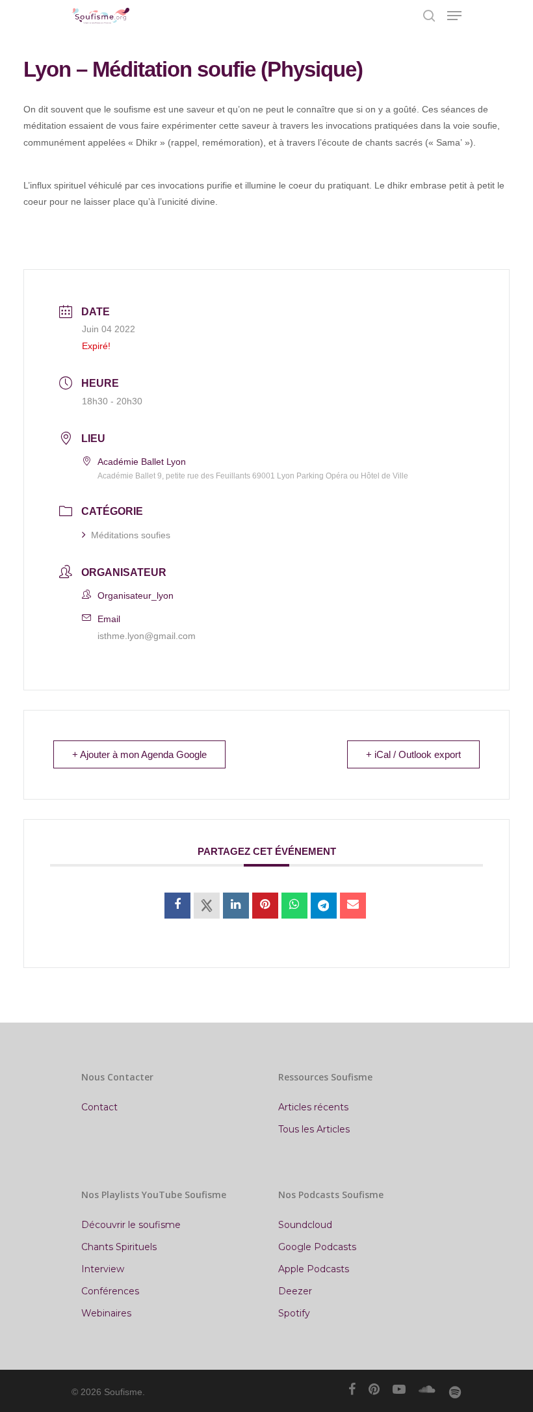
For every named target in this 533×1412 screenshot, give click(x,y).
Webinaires (106, 1313)
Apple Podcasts (313, 1269)
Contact (99, 1107)
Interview (102, 1269)
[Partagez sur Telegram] (324, 906)
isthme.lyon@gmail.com (147, 636)
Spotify (294, 1313)
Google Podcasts (317, 1247)
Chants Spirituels (119, 1247)
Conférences (110, 1291)
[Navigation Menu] (454, 15)
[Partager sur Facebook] (177, 906)
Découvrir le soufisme (131, 1225)
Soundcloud (305, 1225)
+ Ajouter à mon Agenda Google (139, 754)
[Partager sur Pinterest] (265, 906)
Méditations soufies (130, 535)
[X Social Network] (207, 906)
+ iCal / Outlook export (413, 754)
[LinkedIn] (236, 906)
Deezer (295, 1291)
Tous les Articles (314, 1129)
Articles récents (313, 1107)
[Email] (353, 906)
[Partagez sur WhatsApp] (294, 906)
